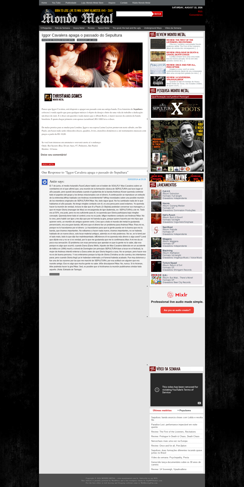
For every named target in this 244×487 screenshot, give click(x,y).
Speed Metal (103, 28)
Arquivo (111, 3)
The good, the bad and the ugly (127, 28)
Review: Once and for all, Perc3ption (181, 66)
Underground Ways (153, 28)
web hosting (109, 483)
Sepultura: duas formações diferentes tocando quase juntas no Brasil (176, 451)
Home (44, 3)
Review (91, 28)
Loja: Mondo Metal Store (92, 3)
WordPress (116, 480)
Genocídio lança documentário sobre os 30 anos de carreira (176, 463)
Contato (123, 3)
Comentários (196, 15)
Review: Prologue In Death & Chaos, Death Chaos (182, 53)
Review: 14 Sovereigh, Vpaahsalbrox (178, 78)
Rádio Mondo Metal (141, 3)
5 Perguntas (46, 28)
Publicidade (71, 3)
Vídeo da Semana (173, 28)
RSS (200, 11)
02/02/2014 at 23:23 (137, 179)
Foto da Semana (62, 28)
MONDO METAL (78, 13)
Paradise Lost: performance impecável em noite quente (174, 425)
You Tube (56, 3)
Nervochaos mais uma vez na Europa (169, 441)
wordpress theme (136, 480)
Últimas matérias (162, 410)
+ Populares (184, 410)
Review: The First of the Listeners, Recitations (179, 41)
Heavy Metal (78, 28)
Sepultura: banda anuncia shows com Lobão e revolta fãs (177, 418)
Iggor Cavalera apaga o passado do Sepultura (82, 35)
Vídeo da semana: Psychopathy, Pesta (170, 457)
